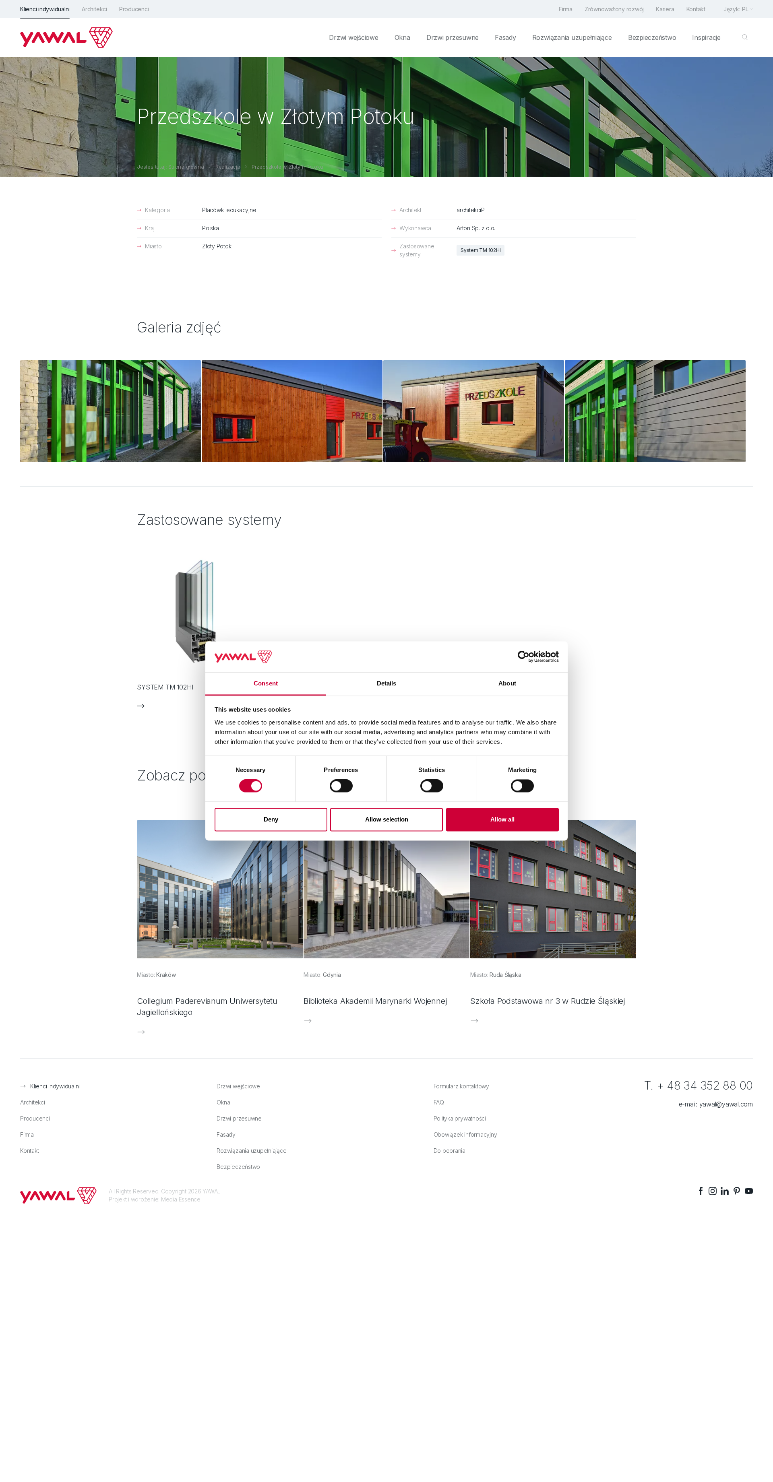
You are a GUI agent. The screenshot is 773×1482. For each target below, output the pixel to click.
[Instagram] (713, 1191)
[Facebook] (701, 1191)
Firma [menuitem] (566, 9)
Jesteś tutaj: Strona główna (170, 166)
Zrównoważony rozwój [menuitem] (614, 9)
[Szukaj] (745, 37)
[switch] (341, 786)
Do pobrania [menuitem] (449, 1150)
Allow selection (386, 819)
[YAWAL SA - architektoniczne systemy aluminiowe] (66, 37)
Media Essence (180, 1199)
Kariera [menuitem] (665, 9)
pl (745, 9)
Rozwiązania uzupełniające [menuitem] (572, 37)
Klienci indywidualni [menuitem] (45, 9)
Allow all (502, 819)
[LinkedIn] (725, 1191)
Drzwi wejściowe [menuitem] (353, 37)
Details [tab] (387, 683)
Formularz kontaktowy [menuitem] (461, 1086)
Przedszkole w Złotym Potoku (287, 166)
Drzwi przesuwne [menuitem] (452, 37)
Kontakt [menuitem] (695, 9)
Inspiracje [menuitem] (706, 37)
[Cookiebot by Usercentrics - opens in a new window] (523, 657)
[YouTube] (749, 1191)
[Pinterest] (737, 1191)
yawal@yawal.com (726, 1104)
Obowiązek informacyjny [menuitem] (465, 1134)
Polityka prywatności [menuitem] (460, 1118)
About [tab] (507, 683)
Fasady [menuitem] (505, 37)
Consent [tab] (266, 683)
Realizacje (227, 166)
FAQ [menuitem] (439, 1102)
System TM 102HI (480, 250)
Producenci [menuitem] (134, 9)
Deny (271, 819)
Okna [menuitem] (402, 37)
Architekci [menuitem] (94, 9)
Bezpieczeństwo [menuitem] (652, 37)
